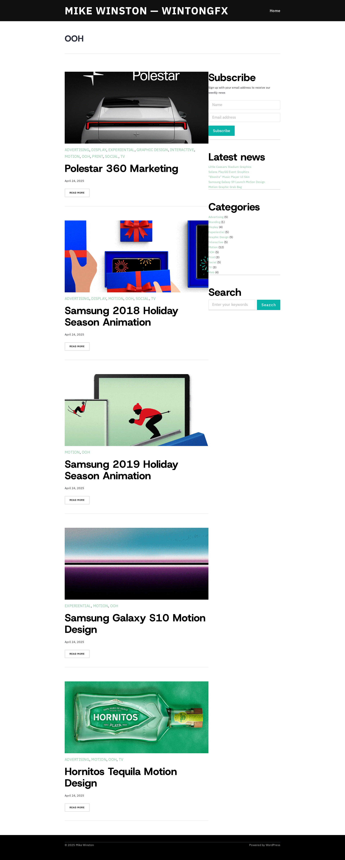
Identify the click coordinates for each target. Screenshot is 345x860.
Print (97, 156)
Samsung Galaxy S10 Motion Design (135, 623)
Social (111, 156)
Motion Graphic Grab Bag (225, 187)
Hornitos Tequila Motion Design (121, 777)
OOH (86, 156)
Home (275, 10)
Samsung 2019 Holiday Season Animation (121, 469)
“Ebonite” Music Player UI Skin (229, 177)
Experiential (121, 149)
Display (98, 149)
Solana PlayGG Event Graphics (228, 172)
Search (268, 304)
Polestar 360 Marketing (121, 168)
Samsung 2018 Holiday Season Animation (121, 316)
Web (211, 272)
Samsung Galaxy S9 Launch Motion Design (236, 182)
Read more (79, 194)
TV (122, 156)
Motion (72, 156)
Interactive (182, 149)
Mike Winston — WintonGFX (146, 10)
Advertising (77, 149)
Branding (214, 222)
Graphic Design (152, 149)
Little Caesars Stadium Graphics (230, 167)
